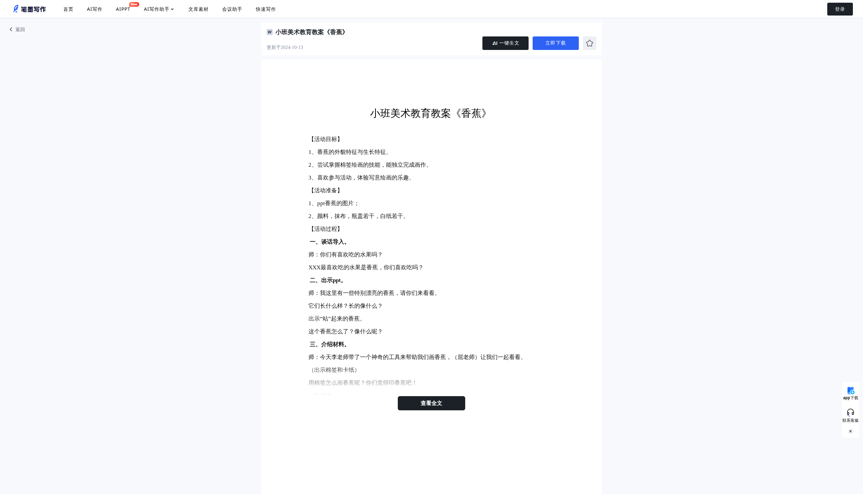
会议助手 (232, 9)
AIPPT (123, 9)
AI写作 (94, 9)
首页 (68, 9)
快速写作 (266, 9)
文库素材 (198, 9)
